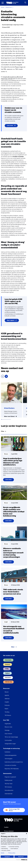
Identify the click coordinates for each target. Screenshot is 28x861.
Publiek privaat (8, 780)
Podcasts (7, 705)
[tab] (1, 419)
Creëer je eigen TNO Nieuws (14, 810)
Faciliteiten (7, 752)
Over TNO (6, 720)
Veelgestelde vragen (10, 743)
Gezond (7, 664)
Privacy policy (11, 853)
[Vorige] (2, 376)
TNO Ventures (8, 787)
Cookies (6, 827)
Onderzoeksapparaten (11, 755)
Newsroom (6, 688)
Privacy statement (9, 831)
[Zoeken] (25, 2)
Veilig (6, 668)
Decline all (20, 856)
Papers (6, 708)
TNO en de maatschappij (11, 737)
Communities (8, 740)
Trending (7, 712)
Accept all (7, 856)
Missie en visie (8, 727)
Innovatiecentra (9, 790)
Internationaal (8, 793)
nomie (20, 77)
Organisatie (8, 723)
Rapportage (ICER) (6, 78)
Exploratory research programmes (14, 762)
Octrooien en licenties (10, 765)
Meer (12, 647)
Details (2, 853)
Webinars (7, 698)
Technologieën (8, 758)
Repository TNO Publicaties (12, 768)
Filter (2, 431)
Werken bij (8, 682)
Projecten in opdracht (10, 777)
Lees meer (10, 125)
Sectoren (8, 677)
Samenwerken (7, 773)
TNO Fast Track (8, 783)
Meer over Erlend (9, 416)
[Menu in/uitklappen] (2, 2)
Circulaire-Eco (13, 77)
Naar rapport (13, 321)
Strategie (7, 730)
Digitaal (7, 673)
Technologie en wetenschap (11, 748)
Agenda (7, 695)
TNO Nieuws (8, 715)
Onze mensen (8, 733)
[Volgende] (6, 376)
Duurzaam (8, 660)
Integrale (6, 77)
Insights (7, 702)
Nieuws (7, 692)
